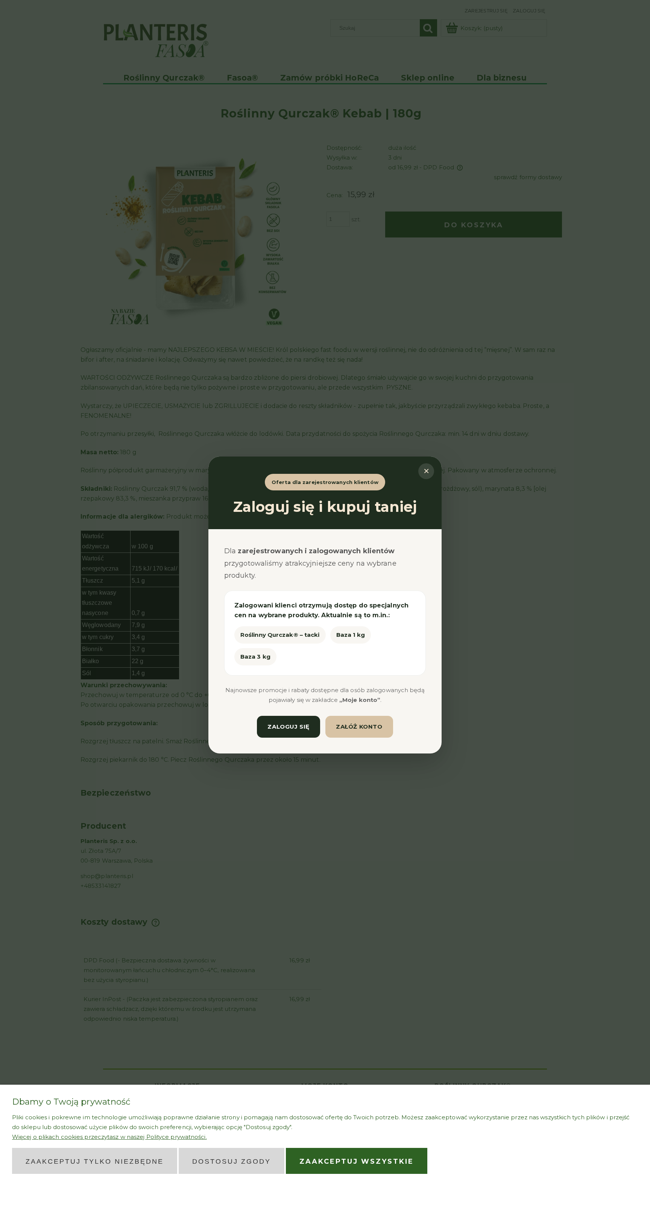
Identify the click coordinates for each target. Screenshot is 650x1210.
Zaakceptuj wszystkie (356, 1161)
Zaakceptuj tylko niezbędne (95, 1161)
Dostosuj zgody (231, 1161)
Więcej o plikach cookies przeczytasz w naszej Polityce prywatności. (109, 1136)
